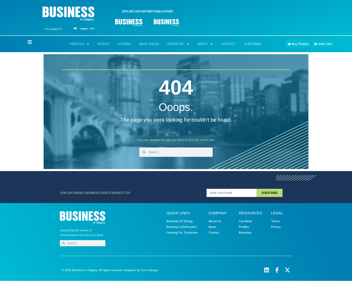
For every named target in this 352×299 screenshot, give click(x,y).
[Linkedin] (266, 270)
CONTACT (228, 44)
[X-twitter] (287, 270)
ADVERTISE (175, 44)
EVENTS (103, 44)
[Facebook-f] (277, 270)
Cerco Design (149, 270)
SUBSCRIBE (252, 44)
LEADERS (124, 44)
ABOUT (202, 44)
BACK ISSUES (149, 44)
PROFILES (77, 44)
